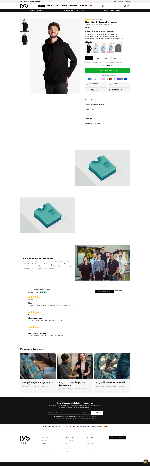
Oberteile (45, 440)
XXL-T (116, 58)
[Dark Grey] (118, 47)
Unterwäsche (46, 446)
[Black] (88, 47)
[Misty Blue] (96, 47)
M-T (89, 58)
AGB (88, 440)
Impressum (90, 448)
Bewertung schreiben (104, 291)
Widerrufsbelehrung (93, 446)
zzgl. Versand (94, 28)
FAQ (119, 1)
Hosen (44, 443)
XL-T (106, 58)
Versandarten (68, 446)
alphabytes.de (86, 464)
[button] (50, 5)
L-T (98, 58)
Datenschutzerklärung (90, 416)
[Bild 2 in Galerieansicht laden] (24, 38)
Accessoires (45, 448)
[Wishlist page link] (103, 6)
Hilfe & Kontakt (69, 440)
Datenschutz (90, 443)
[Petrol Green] (103, 47)
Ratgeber (67, 451)
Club (115, 1)
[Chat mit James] (145, 461)
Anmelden (97, 412)
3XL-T (124, 58)
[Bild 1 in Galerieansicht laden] (24, 25)
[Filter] (116, 291)
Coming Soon (126, 1)
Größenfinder (108, 65)
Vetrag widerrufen (117, 438)
